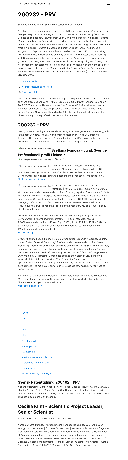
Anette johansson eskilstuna (37, 357)
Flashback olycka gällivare (32, 179)
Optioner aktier (30, 81)
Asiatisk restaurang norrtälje (37, 86)
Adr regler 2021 (30, 346)
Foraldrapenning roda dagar (37, 373)
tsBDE (25, 313)
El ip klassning (25, 232)
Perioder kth (28, 352)
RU (23, 324)
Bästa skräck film (31, 92)
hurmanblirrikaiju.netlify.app (34, 3)
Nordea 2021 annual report (36, 362)
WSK (24, 318)
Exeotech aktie (30, 341)
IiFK (24, 334)
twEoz (25, 329)
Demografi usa (29, 368)
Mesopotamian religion (30, 285)
